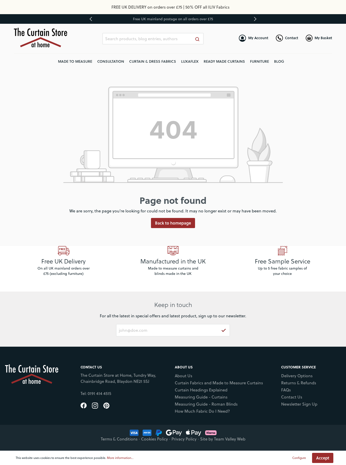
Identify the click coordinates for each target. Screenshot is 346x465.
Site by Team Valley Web (222, 439)
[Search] (197, 39)
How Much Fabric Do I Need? (202, 411)
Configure (299, 458)
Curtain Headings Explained (201, 390)
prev (90, 19)
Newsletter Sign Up (299, 404)
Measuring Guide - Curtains (201, 397)
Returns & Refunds (298, 383)
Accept (322, 458)
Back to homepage (173, 223)
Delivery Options (297, 376)
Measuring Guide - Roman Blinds (206, 404)
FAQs (286, 390)
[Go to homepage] (40, 37)
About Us (183, 376)
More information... (120, 458)
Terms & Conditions (119, 439)
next (255, 19)
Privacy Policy (184, 439)
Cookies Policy (154, 439)
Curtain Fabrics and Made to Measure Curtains (219, 383)
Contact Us (291, 397)
